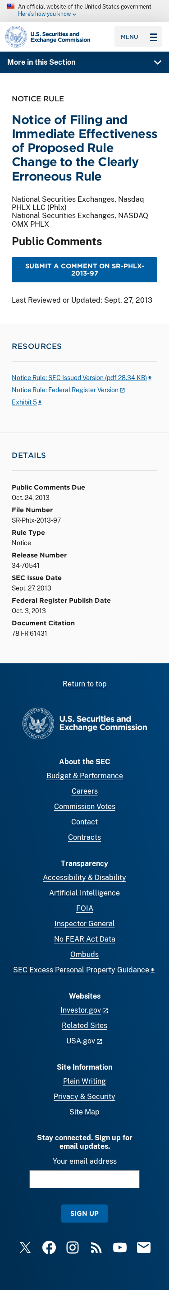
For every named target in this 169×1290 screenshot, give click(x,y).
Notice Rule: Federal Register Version (65, 390)
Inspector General (85, 923)
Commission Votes (84, 806)
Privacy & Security (84, 1096)
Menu (129, 36)
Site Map (84, 1112)
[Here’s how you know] (84, 11)
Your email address (85, 1161)
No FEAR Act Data (84, 939)
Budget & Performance (84, 775)
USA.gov (80, 1041)
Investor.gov (80, 1010)
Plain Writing (84, 1081)
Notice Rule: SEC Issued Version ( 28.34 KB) (79, 377)
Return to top (85, 684)
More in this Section (41, 62)
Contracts (84, 837)
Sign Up (84, 1213)
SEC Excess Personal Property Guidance (81, 970)
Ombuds (84, 954)
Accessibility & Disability (84, 877)
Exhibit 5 (24, 402)
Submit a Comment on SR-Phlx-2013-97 (84, 269)
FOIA (84, 908)
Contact (84, 822)
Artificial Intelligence (84, 893)
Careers (85, 791)
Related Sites (84, 1025)
